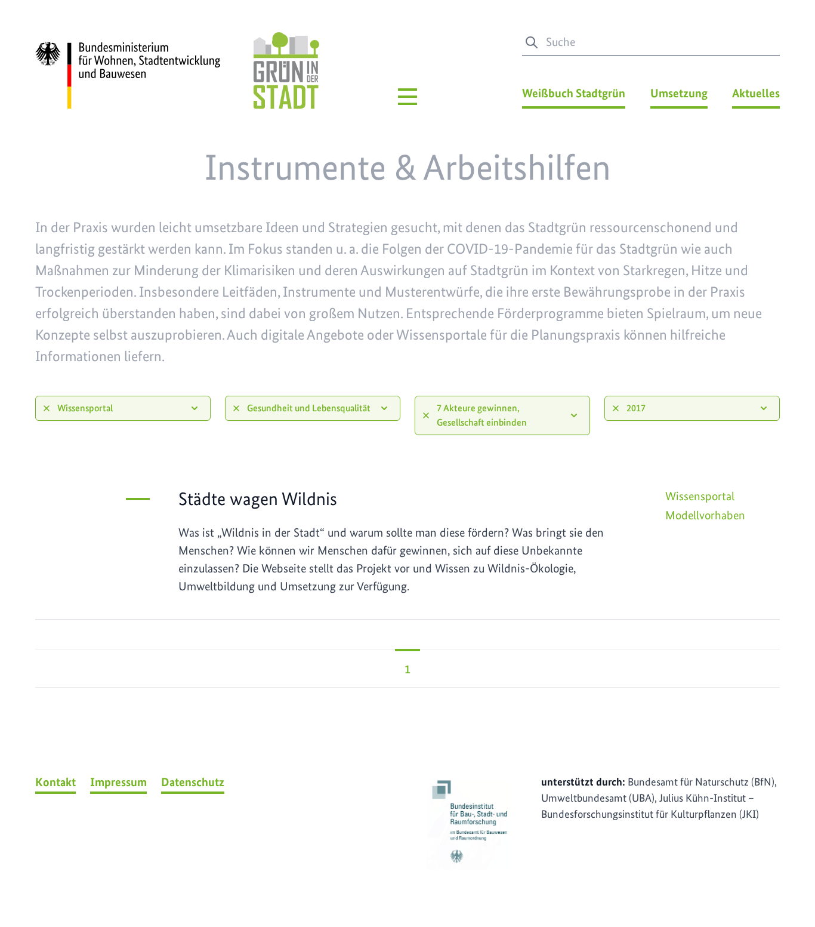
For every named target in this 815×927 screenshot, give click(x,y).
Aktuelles (756, 93)
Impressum (118, 782)
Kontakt (55, 782)
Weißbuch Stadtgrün (573, 93)
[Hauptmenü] (407, 96)
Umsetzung (679, 93)
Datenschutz (192, 782)
